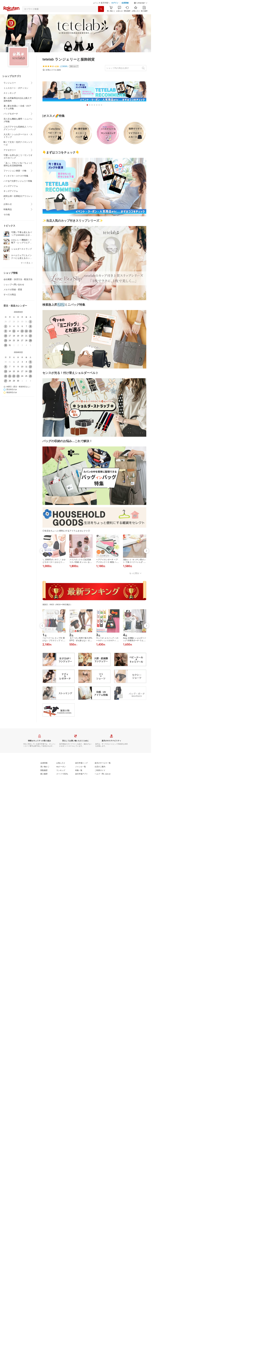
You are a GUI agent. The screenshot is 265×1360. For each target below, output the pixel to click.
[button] (140, 10)
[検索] (101, 16)
